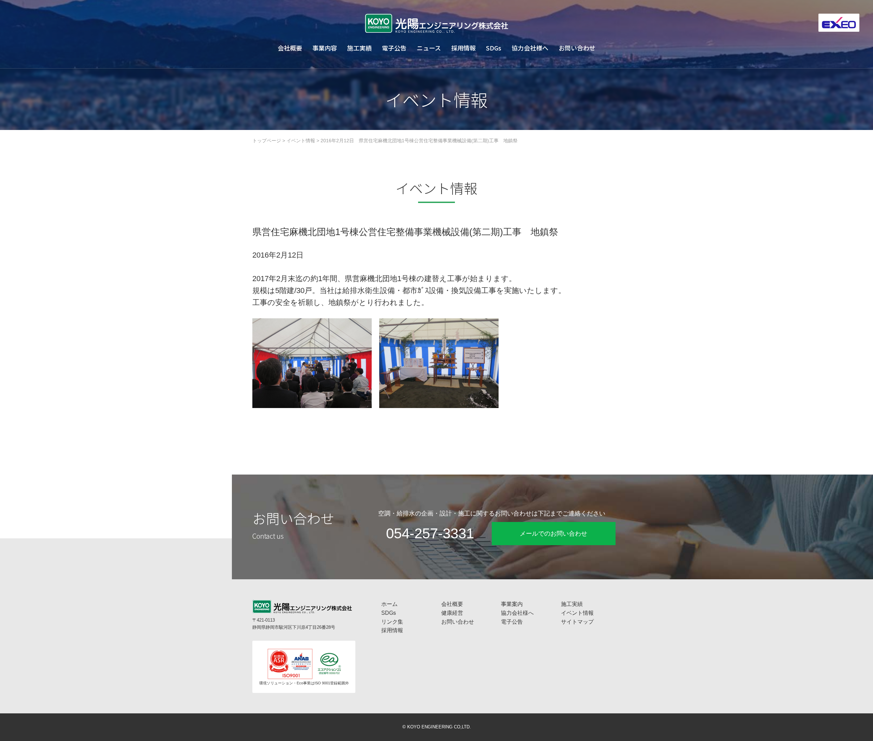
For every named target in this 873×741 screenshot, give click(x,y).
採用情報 (463, 47)
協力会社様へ (530, 47)
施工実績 (359, 47)
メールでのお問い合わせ (553, 533)
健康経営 (452, 613)
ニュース (429, 47)
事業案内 (512, 604)
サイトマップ (577, 622)
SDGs (493, 47)
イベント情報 (300, 140)
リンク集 (392, 622)
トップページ (266, 140)
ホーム (389, 604)
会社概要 (290, 47)
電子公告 (394, 47)
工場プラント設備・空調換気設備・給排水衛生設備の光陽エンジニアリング (436, 23)
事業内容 (324, 47)
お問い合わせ (577, 47)
